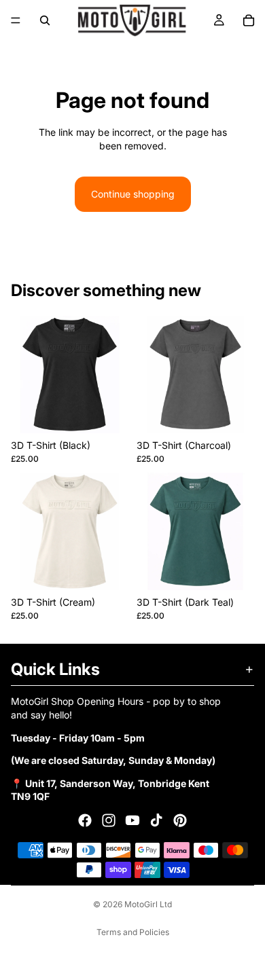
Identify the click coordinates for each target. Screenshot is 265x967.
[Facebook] (85, 820)
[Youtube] (132, 820)
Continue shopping (133, 194)
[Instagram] (109, 820)
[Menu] (15, 20)
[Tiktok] (156, 820)
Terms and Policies (132, 932)
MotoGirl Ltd (148, 904)
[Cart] (249, 20)
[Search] (45, 20)
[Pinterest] (180, 820)
